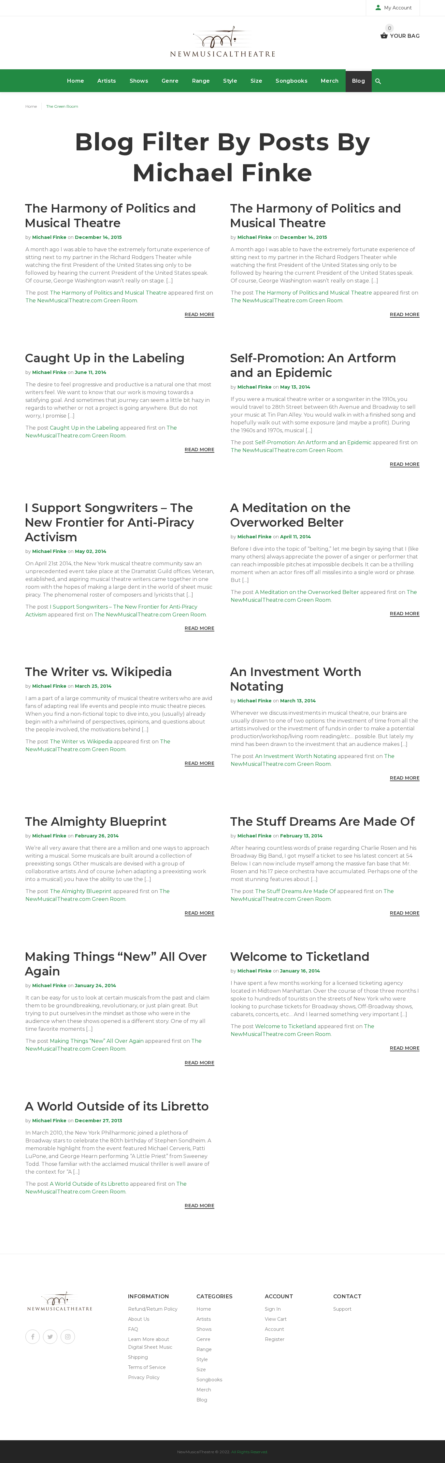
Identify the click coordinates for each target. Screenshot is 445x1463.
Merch (330, 81)
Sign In (273, 1309)
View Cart (276, 1319)
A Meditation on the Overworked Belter (290, 515)
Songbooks (292, 81)
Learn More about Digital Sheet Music (150, 1343)
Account (274, 1329)
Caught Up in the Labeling (105, 358)
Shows (139, 81)
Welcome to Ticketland (300, 956)
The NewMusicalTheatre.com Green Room (81, 300)
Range (201, 81)
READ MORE (199, 314)
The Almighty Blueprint (96, 821)
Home (75, 81)
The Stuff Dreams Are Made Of (322, 821)
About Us (138, 1319)
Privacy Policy (144, 1377)
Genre (170, 81)
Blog (358, 81)
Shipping (138, 1357)
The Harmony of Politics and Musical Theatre (110, 215)
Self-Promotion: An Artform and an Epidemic (313, 365)
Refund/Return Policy (153, 1309)
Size (256, 81)
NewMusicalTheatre (195, 1451)
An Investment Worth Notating (296, 756)
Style (230, 81)
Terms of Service (147, 1367)
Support (342, 1309)
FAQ (133, 1329)
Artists (106, 81)
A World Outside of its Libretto (117, 1106)
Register (274, 1339)
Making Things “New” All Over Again (97, 1041)
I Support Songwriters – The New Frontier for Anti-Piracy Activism (109, 522)
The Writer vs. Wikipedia (98, 672)
